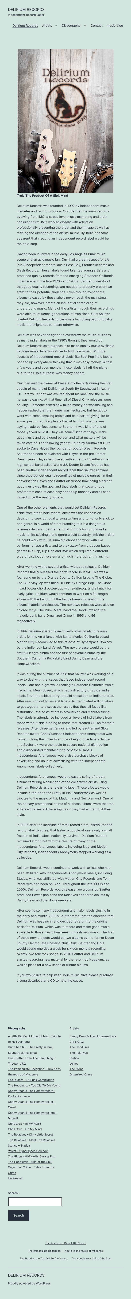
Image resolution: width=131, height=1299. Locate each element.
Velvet (73, 1063)
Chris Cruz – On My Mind (25, 1129)
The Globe (76, 1069)
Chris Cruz (76, 1041)
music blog (115, 25)
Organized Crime (80, 1074)
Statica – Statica (19, 1145)
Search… (14, 1193)
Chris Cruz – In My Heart (24, 1123)
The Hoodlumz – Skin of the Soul (30, 1161)
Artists (47, 25)
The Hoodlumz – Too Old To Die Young (34, 1085)
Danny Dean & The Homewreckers (92, 1036)
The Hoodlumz (79, 1047)
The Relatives (78, 1052)
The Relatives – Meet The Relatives (31, 1140)
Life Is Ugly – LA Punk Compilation (31, 1080)
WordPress (43, 1283)
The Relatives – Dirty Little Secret (30, 1134)
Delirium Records (25, 25)
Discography (71, 25)
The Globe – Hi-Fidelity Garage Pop (31, 1156)
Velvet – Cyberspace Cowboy (28, 1151)
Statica (74, 1058)
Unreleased (15, 1178)
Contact (97, 25)
